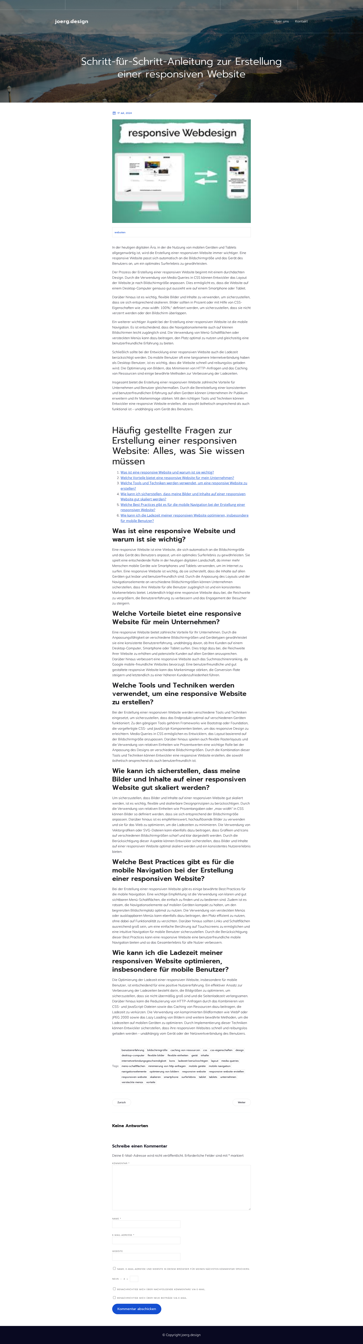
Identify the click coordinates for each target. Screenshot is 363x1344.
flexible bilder (156, 1055)
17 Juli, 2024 (124, 113)
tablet (202, 1077)
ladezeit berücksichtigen (193, 1061)
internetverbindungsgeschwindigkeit (144, 1061)
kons (172, 1061)
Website (117, 1251)
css (205, 1050)
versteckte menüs (132, 1082)
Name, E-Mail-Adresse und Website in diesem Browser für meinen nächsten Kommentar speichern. (183, 1269)
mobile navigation (219, 1066)
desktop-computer (133, 1055)
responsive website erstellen (226, 1071)
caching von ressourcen (185, 1050)
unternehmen (228, 1077)
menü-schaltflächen (133, 1066)
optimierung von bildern (164, 1071)
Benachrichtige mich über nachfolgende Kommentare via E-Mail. (161, 1289)
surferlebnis (189, 1077)
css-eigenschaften (221, 1050)
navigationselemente (134, 1071)
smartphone (171, 1077)
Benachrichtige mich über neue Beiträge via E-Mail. (152, 1298)
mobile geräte (197, 1066)
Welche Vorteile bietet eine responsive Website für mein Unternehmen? (177, 477)
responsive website (194, 1071)
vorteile (150, 1082)
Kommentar (121, 1163)
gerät (194, 1055)
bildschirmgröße (157, 1050)
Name (116, 1218)
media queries (230, 1061)
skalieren (155, 1077)
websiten (119, 232)
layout (214, 1061)
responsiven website (134, 1077)
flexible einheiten (178, 1055)
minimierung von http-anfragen (167, 1066)
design (239, 1050)
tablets (213, 1077)
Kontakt (301, 21)
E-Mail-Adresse (123, 1235)
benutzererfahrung (133, 1050)
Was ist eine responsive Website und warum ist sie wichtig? (167, 472)
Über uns (281, 21)
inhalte (205, 1055)
